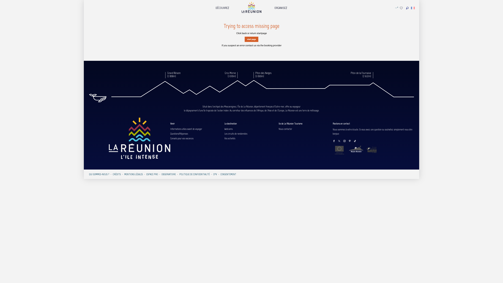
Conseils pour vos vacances (181, 138)
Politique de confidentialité (194, 174)
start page (251, 39)
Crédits (117, 174)
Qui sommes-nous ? (99, 174)
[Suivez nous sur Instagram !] (345, 141)
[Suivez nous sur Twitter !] (340, 141)
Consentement (228, 174)
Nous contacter (285, 129)
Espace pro (152, 174)
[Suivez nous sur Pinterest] (351, 141)
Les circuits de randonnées (235, 133)
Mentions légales (133, 174)
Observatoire (169, 174)
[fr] (413, 8)
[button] (407, 8)
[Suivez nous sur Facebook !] (335, 141)
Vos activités (229, 138)
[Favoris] (402, 8)
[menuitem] (222, 7)
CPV (215, 174)
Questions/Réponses (179, 133)
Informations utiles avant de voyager (186, 129)
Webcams (228, 129)
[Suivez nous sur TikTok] (356, 141)
